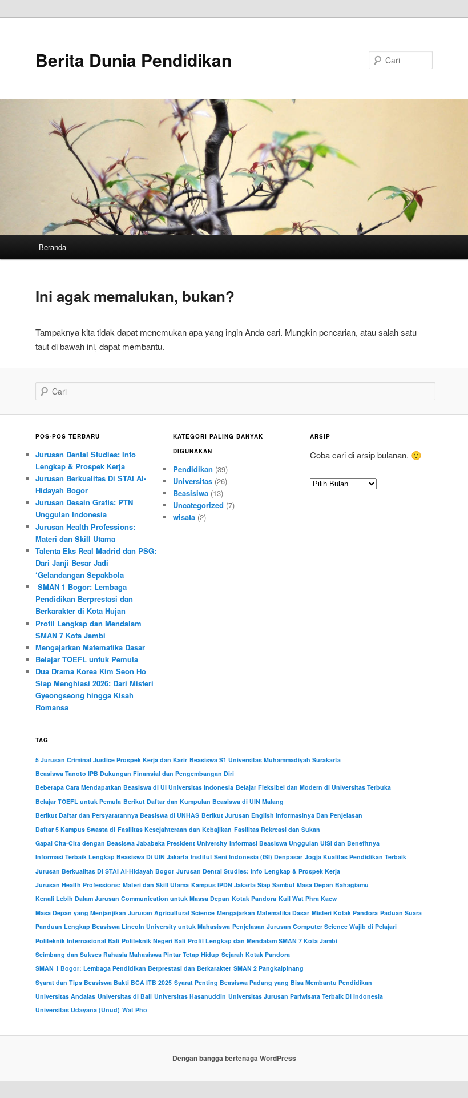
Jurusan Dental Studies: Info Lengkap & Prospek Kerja (258, 871)
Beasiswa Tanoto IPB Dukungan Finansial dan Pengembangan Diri (134, 773)
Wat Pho (134, 1010)
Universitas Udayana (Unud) (77, 1010)
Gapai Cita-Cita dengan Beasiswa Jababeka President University (131, 843)
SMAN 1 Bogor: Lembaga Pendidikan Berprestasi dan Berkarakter (133, 968)
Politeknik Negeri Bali (153, 940)
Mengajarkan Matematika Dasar (90, 647)
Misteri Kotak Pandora (345, 912)
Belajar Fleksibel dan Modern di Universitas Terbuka (313, 787)
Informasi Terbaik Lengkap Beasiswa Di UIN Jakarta (111, 856)
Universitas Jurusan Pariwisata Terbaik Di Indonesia (305, 996)
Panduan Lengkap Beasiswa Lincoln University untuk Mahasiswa (132, 926)
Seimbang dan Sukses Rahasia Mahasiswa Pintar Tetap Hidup (127, 954)
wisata (184, 517)
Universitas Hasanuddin (190, 996)
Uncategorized (198, 505)
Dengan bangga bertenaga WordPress (234, 1058)
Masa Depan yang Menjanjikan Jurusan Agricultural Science (125, 912)
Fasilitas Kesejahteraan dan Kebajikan (175, 829)
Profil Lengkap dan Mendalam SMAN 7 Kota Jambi (262, 940)
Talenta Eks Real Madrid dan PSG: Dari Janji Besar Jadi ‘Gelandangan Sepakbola (95, 562)
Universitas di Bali (125, 996)
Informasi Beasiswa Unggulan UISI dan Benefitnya (304, 843)
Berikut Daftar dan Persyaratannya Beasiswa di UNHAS (117, 815)
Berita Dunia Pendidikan (133, 59)
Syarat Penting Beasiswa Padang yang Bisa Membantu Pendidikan (273, 982)
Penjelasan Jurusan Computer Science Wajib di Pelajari (314, 926)
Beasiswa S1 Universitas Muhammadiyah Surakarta (265, 759)
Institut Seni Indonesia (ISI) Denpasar (246, 856)
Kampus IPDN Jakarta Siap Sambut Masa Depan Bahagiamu (280, 884)
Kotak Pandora (254, 898)
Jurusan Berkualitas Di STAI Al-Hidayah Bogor (104, 871)
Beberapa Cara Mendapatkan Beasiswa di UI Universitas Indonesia (134, 787)
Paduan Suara (401, 912)
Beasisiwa (190, 493)
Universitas (192, 481)
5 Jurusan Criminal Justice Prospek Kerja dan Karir (111, 759)
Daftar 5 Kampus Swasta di (75, 829)
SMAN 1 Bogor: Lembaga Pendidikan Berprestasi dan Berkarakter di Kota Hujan (84, 598)
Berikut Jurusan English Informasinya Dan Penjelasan (281, 815)
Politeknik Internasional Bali (77, 940)
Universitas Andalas (65, 996)
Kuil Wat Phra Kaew (308, 898)
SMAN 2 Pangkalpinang (268, 968)
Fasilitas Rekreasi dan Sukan (277, 829)
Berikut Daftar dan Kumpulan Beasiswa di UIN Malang (203, 801)
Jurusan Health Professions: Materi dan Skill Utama (112, 884)
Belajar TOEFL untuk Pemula (86, 659)
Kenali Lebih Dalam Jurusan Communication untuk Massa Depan (132, 898)
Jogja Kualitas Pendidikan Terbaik (355, 856)
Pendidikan (193, 469)
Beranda (52, 247)
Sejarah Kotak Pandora (255, 954)
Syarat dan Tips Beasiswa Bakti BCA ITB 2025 (103, 982)
